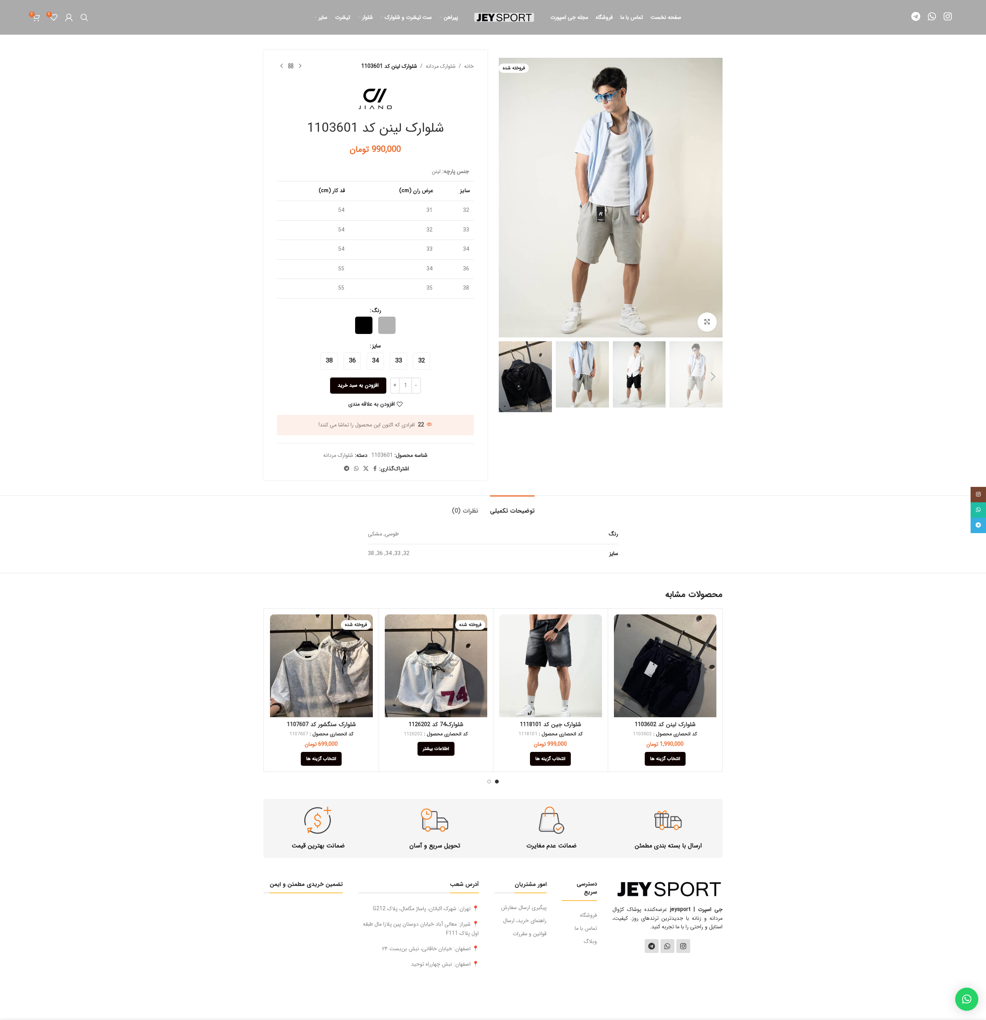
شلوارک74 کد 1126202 (436, 724)
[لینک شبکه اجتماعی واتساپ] (932, 17)
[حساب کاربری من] (69, 17)
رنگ (376, 310)
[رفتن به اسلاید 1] (497, 781)
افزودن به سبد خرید (358, 385)
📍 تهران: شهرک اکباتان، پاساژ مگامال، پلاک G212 (426, 908)
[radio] (387, 325)
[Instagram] (683, 946)
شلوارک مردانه (441, 66)
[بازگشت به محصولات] (290, 66)
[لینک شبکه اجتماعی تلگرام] (915, 17)
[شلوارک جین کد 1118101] (550, 665)
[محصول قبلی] (300, 66)
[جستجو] (84, 17)
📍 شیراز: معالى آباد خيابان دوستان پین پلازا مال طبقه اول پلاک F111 (421, 929)
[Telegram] (652, 946)
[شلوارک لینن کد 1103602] (665, 665)
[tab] (512, 507)
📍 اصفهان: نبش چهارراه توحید (445, 964)
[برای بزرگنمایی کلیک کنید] (707, 322)
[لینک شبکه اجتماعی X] (366, 468)
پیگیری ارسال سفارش (523, 907)
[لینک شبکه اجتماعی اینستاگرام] (948, 17)
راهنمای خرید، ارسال (524, 920)
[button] (713, 376)
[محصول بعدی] (281, 66)
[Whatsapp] (667, 946)
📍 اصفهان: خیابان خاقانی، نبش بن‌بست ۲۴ (430, 949)
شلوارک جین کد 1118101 (550, 724)
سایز (376, 346)
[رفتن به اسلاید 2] (489, 781)
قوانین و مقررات (529, 933)
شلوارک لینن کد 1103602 (665, 724)
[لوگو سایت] (504, 17)
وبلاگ (590, 941)
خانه (469, 66)
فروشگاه (588, 915)
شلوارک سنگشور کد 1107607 (321, 724)
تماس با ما (586, 928)
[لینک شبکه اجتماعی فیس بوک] (375, 468)
